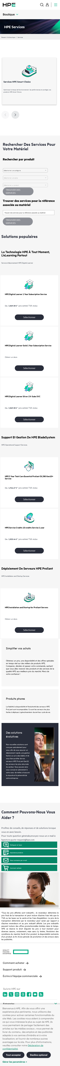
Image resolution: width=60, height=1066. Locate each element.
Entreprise (8, 1003)
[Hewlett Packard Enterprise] (9, 4)
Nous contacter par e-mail (18, 860)
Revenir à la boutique (8, 37)
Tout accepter (13, 1055)
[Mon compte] (47, 4)
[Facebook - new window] (29, 994)
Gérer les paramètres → (15, 1061)
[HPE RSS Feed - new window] (41, 994)
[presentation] (15, 115)
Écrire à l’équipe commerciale (20, 976)
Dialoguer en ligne (16, 845)
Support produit (12, 969)
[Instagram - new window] (17, 994)
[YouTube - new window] (35, 994)
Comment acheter (15, 868)
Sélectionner (29, 317)
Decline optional (38, 1055)
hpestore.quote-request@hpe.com (17, 839)
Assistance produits (16, 852)
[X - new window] (11, 994)
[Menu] (55, 4)
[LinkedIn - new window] (5, 994)
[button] (18, 221)
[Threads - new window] (23, 994)
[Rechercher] (42, 4)
